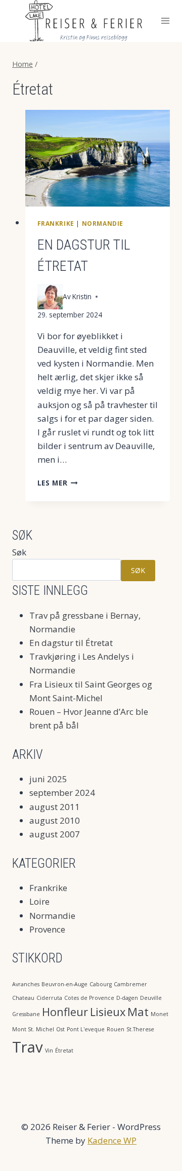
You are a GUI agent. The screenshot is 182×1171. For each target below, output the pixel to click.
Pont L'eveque (86, 1029)
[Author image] (50, 296)
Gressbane (26, 1014)
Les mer (57, 483)
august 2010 (54, 820)
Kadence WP (111, 1140)
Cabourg (100, 984)
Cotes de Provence (89, 997)
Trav (27, 1047)
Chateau (23, 997)
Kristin (82, 296)
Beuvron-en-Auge (64, 984)
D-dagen (127, 997)
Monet (159, 1014)
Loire (39, 901)
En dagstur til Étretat (71, 643)
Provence (47, 929)
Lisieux (107, 1011)
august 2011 (54, 807)
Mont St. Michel (33, 1029)
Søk (19, 552)
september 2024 (62, 792)
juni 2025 (48, 779)
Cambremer (130, 984)
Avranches (25, 984)
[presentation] (97, 158)
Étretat (64, 1050)
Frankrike (55, 223)
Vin (49, 1050)
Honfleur (65, 1011)
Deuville (151, 997)
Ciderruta (49, 997)
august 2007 (54, 834)
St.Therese (140, 1029)
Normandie (102, 223)
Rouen (115, 1029)
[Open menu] (165, 21)
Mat (138, 1011)
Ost (60, 1029)
